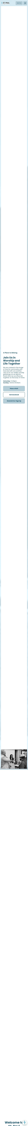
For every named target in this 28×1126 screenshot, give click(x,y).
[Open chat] (24, 1122)
